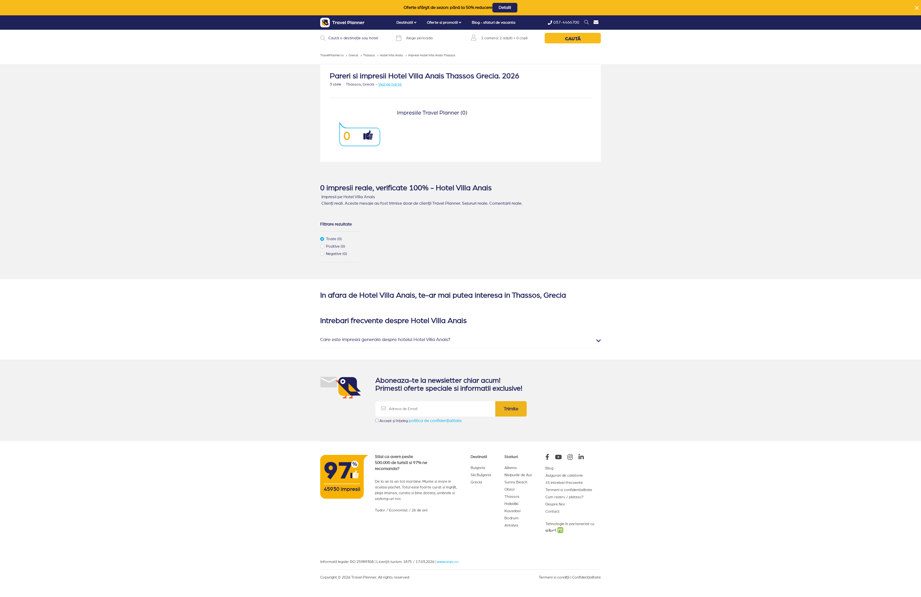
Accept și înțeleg (420, 421)
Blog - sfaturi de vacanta (493, 22)
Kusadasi (512, 511)
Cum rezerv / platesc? (564, 497)
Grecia (476, 482)
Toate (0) (334, 239)
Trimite (511, 408)
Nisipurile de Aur (518, 475)
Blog (549, 468)
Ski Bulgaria (481, 475)
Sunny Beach (515, 482)
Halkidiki (511, 504)
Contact (552, 511)
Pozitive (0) (335, 246)
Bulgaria (478, 468)
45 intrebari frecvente (564, 483)
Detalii (505, 8)
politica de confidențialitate (435, 421)
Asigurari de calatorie (564, 475)
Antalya (511, 525)
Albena (510, 468)
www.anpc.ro (448, 562)
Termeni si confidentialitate (568, 490)
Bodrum (511, 518)
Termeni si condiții (554, 577)
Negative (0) (336, 254)
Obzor (509, 489)
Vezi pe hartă (389, 84)
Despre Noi (555, 504)
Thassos (512, 496)
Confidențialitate (586, 577)
